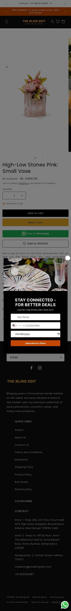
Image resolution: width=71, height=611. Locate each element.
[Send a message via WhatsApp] (64, 604)
